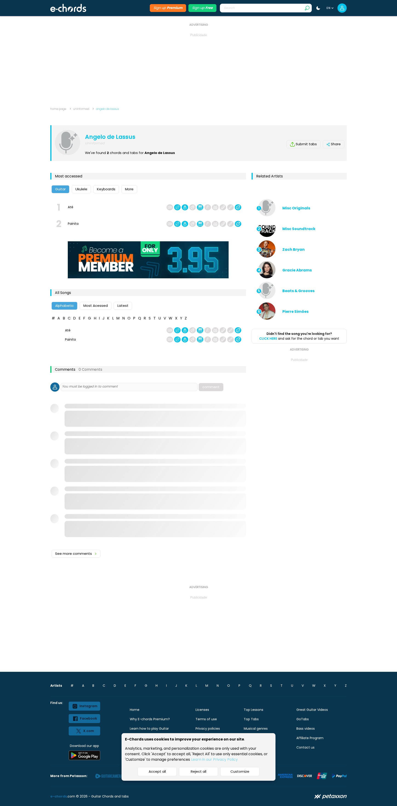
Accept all (157, 771)
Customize (239, 771)
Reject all (198, 771)
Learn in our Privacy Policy (214, 759)
